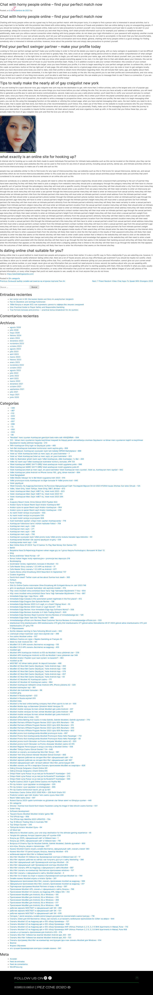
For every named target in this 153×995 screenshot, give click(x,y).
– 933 (12, 432)
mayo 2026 (15, 333)
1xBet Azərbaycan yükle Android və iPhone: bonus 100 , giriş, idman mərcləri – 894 (45, 472)
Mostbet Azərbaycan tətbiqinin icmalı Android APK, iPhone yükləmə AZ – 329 (42, 685)
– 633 (12, 416)
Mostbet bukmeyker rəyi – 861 (23, 687)
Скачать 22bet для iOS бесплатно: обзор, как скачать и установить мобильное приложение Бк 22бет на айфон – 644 (62, 919)
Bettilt (12, 548)
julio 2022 (14, 373)
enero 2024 (15, 338)
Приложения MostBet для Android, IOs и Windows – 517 (34, 902)
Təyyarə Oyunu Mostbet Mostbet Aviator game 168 (31, 814)
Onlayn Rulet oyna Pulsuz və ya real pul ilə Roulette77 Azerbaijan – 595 (40, 779)
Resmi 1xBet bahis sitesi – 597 (22, 798)
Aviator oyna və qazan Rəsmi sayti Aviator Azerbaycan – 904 (36, 507)
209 (11, 499)
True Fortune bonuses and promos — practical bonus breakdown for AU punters (44, 310)
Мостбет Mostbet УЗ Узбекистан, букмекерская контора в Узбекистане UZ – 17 (45, 857)
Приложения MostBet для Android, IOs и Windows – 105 (34, 894)
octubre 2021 (15, 386)
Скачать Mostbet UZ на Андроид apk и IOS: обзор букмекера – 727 (39, 921)
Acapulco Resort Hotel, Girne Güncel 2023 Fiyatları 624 (33, 502)
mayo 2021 (14, 394)
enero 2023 (15, 362)
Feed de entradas (17, 961)
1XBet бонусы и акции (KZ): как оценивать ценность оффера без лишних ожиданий (47, 304)
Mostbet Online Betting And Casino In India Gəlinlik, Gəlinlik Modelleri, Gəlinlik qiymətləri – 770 (50, 720)
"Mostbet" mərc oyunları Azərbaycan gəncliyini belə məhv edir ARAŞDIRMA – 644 (44, 437)
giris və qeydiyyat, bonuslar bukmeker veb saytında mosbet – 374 (38, 588)
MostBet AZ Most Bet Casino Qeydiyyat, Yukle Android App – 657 (38, 674)
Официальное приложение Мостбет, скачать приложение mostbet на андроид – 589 (47, 881)
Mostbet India (16, 701)
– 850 (12, 429)
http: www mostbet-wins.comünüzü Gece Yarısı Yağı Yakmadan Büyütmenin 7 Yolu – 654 (47, 591)
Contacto (144, 8)
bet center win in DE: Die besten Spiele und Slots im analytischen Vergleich (41, 299)
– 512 (12, 413)
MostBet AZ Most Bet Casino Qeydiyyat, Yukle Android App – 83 (37, 677)
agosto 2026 (15, 327)
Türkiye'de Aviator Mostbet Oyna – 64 (26, 827)
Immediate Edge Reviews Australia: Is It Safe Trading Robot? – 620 (38, 612)
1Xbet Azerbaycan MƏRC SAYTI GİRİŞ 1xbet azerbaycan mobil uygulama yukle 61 (44, 467)
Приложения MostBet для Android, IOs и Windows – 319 (34, 897)
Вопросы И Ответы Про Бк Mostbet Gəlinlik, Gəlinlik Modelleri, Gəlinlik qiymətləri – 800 (47, 843)
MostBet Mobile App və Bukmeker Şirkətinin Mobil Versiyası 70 (36, 706)
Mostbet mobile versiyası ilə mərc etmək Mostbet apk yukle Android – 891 (41, 712)
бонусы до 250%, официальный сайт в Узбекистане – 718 (35, 841)
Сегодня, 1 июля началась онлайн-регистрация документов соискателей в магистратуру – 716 (52, 916)
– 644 (12, 419)
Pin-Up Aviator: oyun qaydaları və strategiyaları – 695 (32, 787)
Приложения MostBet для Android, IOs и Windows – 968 (34, 905)
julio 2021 (14, 392)
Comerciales (105, 8)
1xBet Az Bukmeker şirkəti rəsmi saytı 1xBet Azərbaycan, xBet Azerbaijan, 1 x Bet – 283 (47, 459)
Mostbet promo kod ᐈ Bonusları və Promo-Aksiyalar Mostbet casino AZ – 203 (43, 741)
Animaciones (131, 8)
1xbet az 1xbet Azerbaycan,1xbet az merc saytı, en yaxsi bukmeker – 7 (40, 453)
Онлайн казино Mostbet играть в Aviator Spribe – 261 (33, 878)
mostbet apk (15, 650)
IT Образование (17, 628)
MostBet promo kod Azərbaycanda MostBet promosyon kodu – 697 (39, 733)
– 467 (12, 410)
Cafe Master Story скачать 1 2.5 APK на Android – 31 (32, 566)
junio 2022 (14, 376)
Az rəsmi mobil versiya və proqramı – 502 (27, 513)
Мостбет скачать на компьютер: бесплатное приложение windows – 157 (42, 870)
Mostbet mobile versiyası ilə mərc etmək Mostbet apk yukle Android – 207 (41, 709)
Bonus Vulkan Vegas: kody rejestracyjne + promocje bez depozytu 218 (40, 558)
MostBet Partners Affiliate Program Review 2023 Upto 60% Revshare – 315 (42, 725)
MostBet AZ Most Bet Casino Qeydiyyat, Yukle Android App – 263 (38, 666)
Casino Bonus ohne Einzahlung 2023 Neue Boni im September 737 (38, 572)
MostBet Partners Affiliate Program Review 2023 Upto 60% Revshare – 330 (42, 728)
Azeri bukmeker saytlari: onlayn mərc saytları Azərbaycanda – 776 (38, 521)
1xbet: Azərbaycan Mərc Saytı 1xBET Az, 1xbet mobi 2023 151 (36, 494)
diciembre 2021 (16, 384)
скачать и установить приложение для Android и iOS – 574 (36, 932)
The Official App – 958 (19, 816)
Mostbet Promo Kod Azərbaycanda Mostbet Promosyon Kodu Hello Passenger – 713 (45, 736)
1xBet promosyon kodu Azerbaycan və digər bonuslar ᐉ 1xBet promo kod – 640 (44, 480)
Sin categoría (14, 278)
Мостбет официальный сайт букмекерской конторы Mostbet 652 (39, 865)
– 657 (12, 421)
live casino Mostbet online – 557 (23, 636)
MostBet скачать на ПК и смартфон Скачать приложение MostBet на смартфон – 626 (47, 765)
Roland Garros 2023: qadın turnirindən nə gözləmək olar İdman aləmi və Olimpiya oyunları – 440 (51, 800)
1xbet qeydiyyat (16, 483)
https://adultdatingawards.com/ (20, 274)
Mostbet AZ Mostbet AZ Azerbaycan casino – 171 (31, 679)
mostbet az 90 (16, 660)
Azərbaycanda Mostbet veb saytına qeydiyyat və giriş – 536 (35, 540)
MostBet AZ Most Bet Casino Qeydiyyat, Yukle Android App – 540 (38, 669)
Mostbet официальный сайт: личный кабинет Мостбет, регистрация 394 (42, 763)
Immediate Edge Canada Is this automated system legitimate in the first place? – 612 (46, 599)
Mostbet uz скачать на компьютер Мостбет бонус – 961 (34, 752)
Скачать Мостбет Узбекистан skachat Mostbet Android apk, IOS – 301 (40, 935)
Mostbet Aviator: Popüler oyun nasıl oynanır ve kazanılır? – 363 (36, 658)
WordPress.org (16, 967)
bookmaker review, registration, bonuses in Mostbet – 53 (34, 564)
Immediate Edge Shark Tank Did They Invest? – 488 (32, 617)
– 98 (12, 435)
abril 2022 (14, 378)
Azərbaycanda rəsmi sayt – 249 (23, 542)
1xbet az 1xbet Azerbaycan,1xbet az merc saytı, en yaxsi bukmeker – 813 (41, 456)
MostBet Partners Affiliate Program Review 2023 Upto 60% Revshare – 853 (42, 730)
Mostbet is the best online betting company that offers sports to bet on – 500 (43, 704)
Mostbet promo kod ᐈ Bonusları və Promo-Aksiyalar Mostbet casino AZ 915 (42, 744)
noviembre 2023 (17, 343)
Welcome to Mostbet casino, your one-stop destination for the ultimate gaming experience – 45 (50, 833)
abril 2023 (14, 354)
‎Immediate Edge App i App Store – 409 (26, 596)
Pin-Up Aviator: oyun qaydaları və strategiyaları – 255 (32, 784)
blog (12, 553)
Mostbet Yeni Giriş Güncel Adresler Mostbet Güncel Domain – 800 (38, 755)
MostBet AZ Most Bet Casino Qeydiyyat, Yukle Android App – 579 (38, 671)
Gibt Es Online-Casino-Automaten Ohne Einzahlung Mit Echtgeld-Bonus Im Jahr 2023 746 (48, 585)
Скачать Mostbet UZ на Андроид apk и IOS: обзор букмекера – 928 (39, 924)
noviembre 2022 (17, 365)
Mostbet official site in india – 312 (24, 717)
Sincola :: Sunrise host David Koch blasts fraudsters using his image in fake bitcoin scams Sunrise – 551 (53, 806)
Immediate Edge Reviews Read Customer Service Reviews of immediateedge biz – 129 (46, 615)
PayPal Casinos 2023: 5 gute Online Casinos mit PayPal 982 (35, 781)
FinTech (13, 580)
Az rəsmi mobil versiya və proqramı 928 (27, 518)
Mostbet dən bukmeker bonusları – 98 (26, 690)
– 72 (11, 427)
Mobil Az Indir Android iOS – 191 (23, 642)
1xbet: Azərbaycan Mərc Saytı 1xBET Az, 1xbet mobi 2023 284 (36, 496)
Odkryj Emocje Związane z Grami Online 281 (28, 768)
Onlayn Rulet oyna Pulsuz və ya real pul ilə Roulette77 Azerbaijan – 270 (40, 776)
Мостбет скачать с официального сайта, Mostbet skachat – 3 (37, 873)
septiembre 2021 (17, 389)
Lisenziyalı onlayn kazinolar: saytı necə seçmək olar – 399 (34, 634)
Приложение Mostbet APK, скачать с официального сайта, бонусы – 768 (42, 889)
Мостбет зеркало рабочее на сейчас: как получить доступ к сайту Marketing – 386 (47, 859)
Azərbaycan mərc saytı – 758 (22, 534)
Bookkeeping (15, 561)
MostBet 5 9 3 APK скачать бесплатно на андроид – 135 (34, 644)
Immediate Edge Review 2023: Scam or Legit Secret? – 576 (35, 607)
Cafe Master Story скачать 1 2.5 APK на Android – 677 (33, 569)
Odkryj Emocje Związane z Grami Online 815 (28, 771)
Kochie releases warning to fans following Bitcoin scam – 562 (36, 631)
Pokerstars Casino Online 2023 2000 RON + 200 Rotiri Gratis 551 (38, 792)
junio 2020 (14, 397)
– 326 (12, 408)
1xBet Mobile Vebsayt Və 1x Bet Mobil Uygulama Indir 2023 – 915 (37, 478)
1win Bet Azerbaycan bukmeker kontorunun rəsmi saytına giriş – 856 (39, 448)
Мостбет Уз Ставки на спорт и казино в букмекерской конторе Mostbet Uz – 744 (46, 876)
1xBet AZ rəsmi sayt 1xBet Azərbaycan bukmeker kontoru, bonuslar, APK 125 (42, 462)
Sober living (15, 808)
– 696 (12, 424)
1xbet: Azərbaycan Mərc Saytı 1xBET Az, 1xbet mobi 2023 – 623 (37, 491)
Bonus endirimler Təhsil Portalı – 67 (25, 556)
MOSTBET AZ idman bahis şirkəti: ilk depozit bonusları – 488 (35, 663)
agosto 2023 (15, 349)
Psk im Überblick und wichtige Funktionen (27, 302)
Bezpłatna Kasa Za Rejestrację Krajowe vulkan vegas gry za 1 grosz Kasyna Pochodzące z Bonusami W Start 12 (57, 550)
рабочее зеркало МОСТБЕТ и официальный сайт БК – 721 (35, 911)
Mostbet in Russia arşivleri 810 (23, 698)
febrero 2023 (15, 359)
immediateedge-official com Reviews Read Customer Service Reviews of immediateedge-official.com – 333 (55, 620)
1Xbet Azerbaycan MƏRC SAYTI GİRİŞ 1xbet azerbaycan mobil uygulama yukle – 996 (46, 464)
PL (33, 987)
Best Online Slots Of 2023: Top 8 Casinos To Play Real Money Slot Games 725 (43, 545)
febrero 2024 (15, 335)
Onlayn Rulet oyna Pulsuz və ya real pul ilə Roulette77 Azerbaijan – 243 (40, 773)
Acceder (13, 959)
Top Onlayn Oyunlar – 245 (21, 824)
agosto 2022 (15, 370)
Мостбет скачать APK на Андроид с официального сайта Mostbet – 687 (41, 868)
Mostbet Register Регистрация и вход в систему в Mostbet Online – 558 (41, 747)
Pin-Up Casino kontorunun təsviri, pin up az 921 (30, 790)
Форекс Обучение (18, 945)
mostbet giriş (15, 693)
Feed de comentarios (19, 964)
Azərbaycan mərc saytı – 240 (22, 526)
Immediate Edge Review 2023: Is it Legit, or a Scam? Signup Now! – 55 (40, 604)
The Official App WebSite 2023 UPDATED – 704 (30, 819)
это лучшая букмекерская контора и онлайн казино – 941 (35, 948)
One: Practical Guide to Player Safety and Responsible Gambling (37, 307)
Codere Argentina (17, 574)
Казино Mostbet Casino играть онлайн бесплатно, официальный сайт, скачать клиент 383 (49, 849)
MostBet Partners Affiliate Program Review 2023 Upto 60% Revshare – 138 (42, 722)
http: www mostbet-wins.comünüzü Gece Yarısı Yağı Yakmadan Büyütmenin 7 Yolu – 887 (47, 593)
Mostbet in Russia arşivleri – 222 (23, 695)
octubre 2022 (16, 368)
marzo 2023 (15, 357)
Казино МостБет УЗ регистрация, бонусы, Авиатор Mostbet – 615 (39, 851)
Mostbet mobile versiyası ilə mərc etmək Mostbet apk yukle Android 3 (40, 714)
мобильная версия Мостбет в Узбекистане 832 (31, 854)
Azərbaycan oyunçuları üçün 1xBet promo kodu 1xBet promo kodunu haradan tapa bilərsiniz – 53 (51, 537)
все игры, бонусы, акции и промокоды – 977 (29, 846)
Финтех (13, 943)
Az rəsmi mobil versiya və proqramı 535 (27, 515)
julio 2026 (14, 330)
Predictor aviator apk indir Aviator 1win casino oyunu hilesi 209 (37, 795)
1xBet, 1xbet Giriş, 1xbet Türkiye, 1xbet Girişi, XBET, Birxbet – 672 (37, 488)
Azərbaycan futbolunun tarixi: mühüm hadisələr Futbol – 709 (35, 523)
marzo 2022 (15, 381)
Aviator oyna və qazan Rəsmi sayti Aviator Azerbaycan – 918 (35, 510)
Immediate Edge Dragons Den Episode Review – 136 (32, 601)
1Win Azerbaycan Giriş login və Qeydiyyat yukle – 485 (33, 445)
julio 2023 (14, 351)
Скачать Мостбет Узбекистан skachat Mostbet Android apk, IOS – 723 (40, 937)
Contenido (118, 8)
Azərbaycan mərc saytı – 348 (22, 531)
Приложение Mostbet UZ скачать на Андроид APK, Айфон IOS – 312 (40, 892)
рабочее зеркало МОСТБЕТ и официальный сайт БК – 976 (35, 913)
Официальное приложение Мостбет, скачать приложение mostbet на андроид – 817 (47, 884)
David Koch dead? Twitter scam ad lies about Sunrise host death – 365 (40, 577)
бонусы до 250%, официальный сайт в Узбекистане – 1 (34, 838)
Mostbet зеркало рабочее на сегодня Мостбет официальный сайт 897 (41, 760)
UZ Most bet (15, 830)
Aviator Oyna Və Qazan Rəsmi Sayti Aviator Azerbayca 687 (35, 505)
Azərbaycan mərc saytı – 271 (22, 529)
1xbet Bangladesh (17, 475)
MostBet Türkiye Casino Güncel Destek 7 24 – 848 (31, 749)
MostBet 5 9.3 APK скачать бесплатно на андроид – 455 (34, 647)
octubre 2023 (16, 346)
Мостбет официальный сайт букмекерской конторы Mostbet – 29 (39, 862)
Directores (91, 8)
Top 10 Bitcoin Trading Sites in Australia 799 (28, 822)
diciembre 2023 (16, 341)
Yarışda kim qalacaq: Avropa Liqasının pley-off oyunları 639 (35, 835)
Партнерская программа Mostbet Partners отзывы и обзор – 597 (38, 886)
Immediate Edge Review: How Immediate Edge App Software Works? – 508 (42, 609)
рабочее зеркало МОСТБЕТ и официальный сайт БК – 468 (36, 908)
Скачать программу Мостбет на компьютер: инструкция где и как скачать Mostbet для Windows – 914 (55, 940)
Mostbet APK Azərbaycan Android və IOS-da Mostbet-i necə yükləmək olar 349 (44, 655)
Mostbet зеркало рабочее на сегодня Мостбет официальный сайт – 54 (41, 757)
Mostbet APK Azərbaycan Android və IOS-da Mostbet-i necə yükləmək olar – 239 (44, 652)
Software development (19, 811)
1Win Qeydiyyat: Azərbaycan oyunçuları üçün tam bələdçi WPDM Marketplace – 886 (45, 451)
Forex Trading (16, 583)
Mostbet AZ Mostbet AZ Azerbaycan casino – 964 (31, 682)
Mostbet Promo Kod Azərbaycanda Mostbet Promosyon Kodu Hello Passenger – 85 (45, 738)
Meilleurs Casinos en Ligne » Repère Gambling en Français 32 (36, 639)
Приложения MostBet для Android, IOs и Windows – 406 (34, 900)
